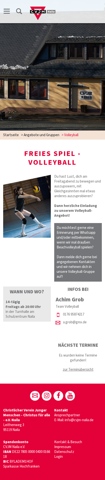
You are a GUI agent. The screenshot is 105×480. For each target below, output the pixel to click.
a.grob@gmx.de (75, 322)
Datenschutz (64, 451)
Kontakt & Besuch (68, 442)
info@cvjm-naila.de (79, 420)
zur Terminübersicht (78, 369)
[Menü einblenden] (6, 12)
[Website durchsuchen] (19, 12)
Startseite (11, 135)
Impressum (62, 446)
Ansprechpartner (67, 415)
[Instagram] (47, 396)
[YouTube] (70, 396)
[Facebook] (58, 396)
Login (58, 456)
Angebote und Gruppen (41, 135)
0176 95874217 (73, 314)
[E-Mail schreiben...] (35, 396)
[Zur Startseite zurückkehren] (42, 8)
